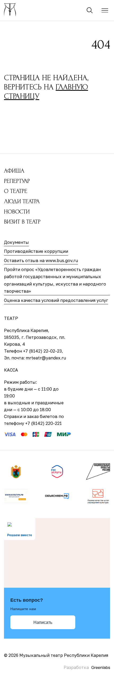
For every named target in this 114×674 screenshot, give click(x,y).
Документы (16, 242)
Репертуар (17, 181)
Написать (42, 622)
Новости (17, 211)
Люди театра (22, 201)
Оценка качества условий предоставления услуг (56, 300)
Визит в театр (22, 221)
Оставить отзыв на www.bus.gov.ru (41, 260)
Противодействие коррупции (36, 251)
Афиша (14, 170)
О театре (15, 191)
